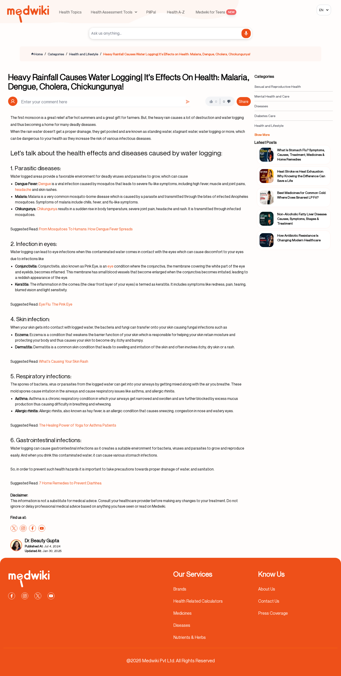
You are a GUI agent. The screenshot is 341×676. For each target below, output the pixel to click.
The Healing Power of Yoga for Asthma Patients (77, 425)
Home (38, 54)
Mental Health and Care (271, 96)
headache (23, 189)
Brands (179, 588)
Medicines (182, 613)
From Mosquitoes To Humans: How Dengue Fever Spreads (86, 229)
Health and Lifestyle (83, 54)
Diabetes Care (264, 116)
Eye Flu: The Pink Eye (55, 304)
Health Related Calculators (198, 601)
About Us (266, 588)
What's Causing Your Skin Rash (63, 361)
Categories (56, 54)
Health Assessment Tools (111, 12)
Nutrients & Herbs (189, 637)
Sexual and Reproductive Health (277, 86)
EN (321, 10)
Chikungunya (47, 208)
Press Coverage (273, 613)
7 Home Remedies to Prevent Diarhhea (70, 483)
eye (110, 266)
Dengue (45, 183)
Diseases (261, 106)
